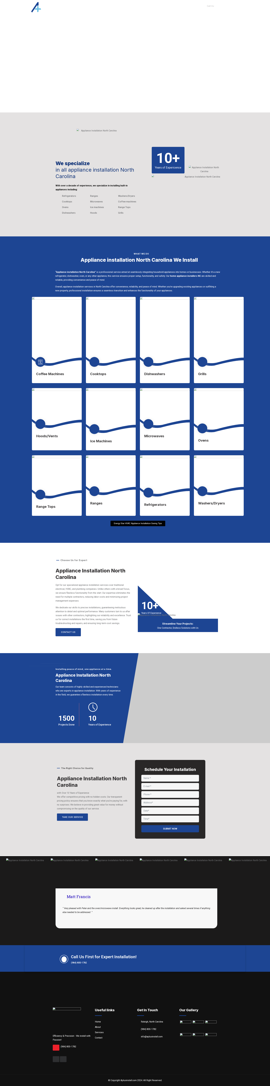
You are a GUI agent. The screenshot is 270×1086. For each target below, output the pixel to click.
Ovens (203, 440)
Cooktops (98, 374)
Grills (202, 374)
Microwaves (154, 436)
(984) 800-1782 (68, 1046)
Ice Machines (101, 441)
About (129, 7)
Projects (161, 7)
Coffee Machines (50, 374)
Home (116, 7)
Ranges (96, 503)
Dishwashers (154, 374)
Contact (179, 7)
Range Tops (45, 507)
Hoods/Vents (47, 436)
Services (144, 7)
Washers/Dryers (211, 503)
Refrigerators (155, 505)
